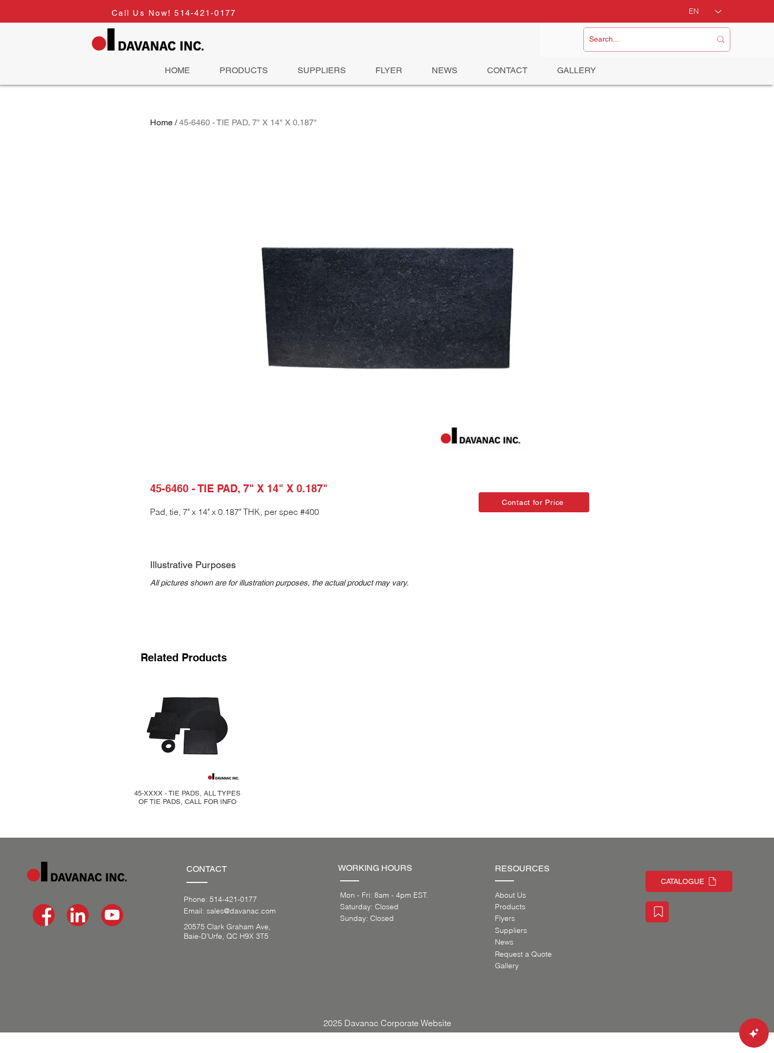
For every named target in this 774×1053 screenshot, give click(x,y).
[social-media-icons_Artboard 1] (78, 915)
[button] (534, 502)
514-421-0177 (205, 12)
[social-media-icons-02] (44, 915)
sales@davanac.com (241, 911)
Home (161, 122)
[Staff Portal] (657, 911)
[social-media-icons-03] (112, 915)
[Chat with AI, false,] (754, 1033)
